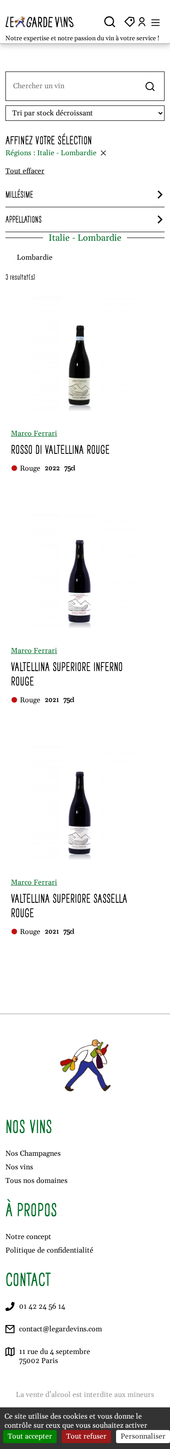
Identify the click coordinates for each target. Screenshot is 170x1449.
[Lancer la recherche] (150, 85)
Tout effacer (24, 171)
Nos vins (19, 1167)
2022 (52, 468)
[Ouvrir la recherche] (109, 21)
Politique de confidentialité (49, 1250)
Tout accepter (30, 1436)
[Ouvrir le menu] (155, 22)
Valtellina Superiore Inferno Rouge (67, 674)
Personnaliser (143, 1436)
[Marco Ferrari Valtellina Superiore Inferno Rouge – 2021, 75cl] (79, 570)
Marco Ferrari (34, 433)
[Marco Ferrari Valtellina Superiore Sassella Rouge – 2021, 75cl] (79, 802)
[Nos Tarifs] (129, 21)
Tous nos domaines (36, 1180)
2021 (52, 700)
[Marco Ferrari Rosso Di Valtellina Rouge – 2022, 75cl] (79, 353)
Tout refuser (86, 1436)
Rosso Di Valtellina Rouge (60, 449)
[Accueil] (43, 22)
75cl (69, 468)
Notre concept (28, 1236)
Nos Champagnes (33, 1153)
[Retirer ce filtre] (103, 152)
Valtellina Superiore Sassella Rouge (69, 906)
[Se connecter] (141, 21)
